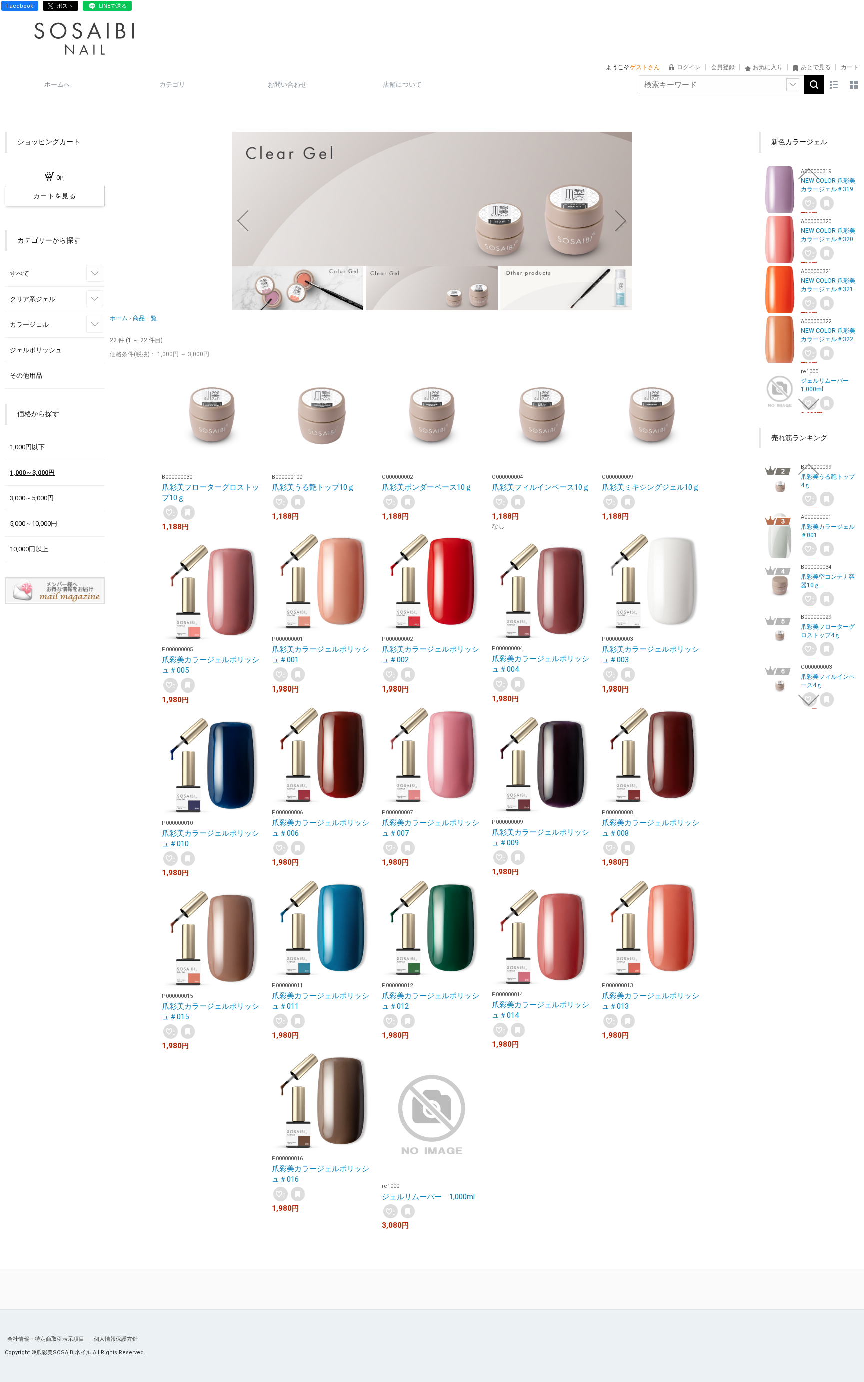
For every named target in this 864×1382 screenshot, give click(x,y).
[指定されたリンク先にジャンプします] (432, 261)
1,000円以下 (27, 447)
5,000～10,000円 (34, 523)
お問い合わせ (287, 84)
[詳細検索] (793, 84)
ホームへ (57, 84)
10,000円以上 (29, 549)
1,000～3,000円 (32, 472)
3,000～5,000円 (32, 498)
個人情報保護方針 (116, 1339)
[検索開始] (814, 84)
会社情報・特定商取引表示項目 (47, 1339)
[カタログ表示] (854, 84)
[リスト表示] (834, 84)
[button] (243, 221)
